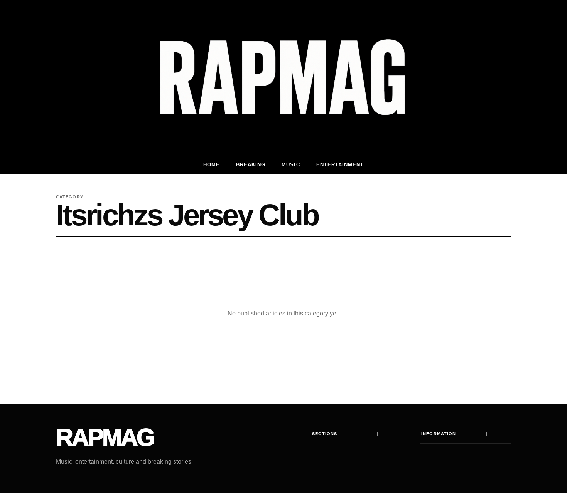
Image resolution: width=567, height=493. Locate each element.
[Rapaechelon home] (283, 77)
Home (211, 165)
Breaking (250, 165)
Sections (324, 433)
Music (291, 165)
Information (438, 433)
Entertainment (340, 165)
